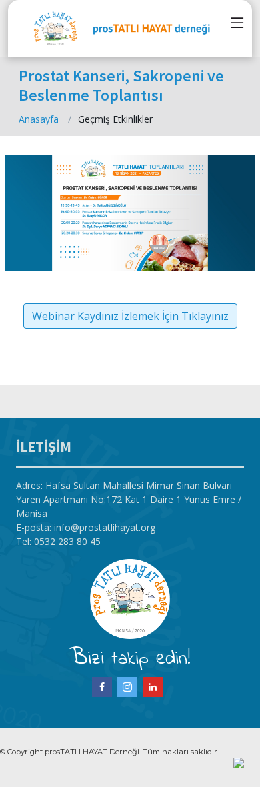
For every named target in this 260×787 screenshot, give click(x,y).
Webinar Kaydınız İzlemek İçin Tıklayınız (130, 316)
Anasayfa (39, 119)
